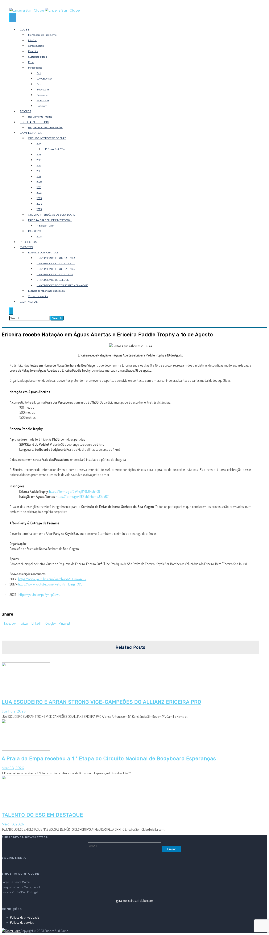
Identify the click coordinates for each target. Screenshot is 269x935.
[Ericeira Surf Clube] (134, 10)
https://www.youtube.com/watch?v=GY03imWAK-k (52, 579)
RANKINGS (34, 231)
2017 (39, 165)
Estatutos (33, 51)
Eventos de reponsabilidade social (46, 290)
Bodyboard (43, 89)
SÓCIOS (25, 111)
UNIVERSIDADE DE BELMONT (54, 279)
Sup (39, 84)
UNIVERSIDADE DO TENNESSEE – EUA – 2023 (62, 285)
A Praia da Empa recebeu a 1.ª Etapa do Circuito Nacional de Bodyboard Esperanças (109, 759)
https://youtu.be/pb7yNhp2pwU (39, 594)
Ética (31, 62)
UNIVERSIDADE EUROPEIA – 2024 (56, 263)
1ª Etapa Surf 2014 (55, 149)
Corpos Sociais (36, 45)
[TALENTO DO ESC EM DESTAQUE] (26, 806)
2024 (39, 203)
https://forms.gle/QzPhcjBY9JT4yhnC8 (74, 491)
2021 (39, 187)
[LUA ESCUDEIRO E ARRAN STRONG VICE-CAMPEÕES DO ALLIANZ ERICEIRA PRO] (26, 693)
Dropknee (42, 95)
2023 (39, 198)
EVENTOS (26, 247)
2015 (39, 154)
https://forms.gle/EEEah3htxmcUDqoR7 (82, 496)
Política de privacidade (24, 917)
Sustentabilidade (37, 56)
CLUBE (24, 29)
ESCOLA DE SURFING (34, 122)
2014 (39, 143)
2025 (39, 209)
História (32, 40)
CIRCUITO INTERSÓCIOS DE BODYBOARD (51, 214)
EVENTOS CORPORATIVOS (43, 252)
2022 (39, 192)
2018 (39, 171)
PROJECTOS (28, 242)
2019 (39, 176)
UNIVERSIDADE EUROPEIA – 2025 (56, 269)
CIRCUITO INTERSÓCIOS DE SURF (47, 138)
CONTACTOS (29, 301)
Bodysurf (42, 106)
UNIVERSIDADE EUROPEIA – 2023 (56, 258)
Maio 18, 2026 (13, 768)
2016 (39, 160)
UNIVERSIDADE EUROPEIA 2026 (55, 274)
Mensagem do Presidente (42, 34)
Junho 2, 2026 (13, 711)
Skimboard (43, 100)
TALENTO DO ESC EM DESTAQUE (42, 815)
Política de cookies (22, 922)
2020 (39, 181)
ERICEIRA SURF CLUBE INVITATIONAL (50, 220)
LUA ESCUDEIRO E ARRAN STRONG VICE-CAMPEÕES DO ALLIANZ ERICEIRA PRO (101, 702)
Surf (39, 73)
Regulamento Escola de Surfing (45, 127)
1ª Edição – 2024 (45, 225)
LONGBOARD (44, 78)
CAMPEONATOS (31, 132)
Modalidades (35, 67)
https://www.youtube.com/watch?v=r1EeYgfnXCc (50, 584)
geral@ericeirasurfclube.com (134, 900)
